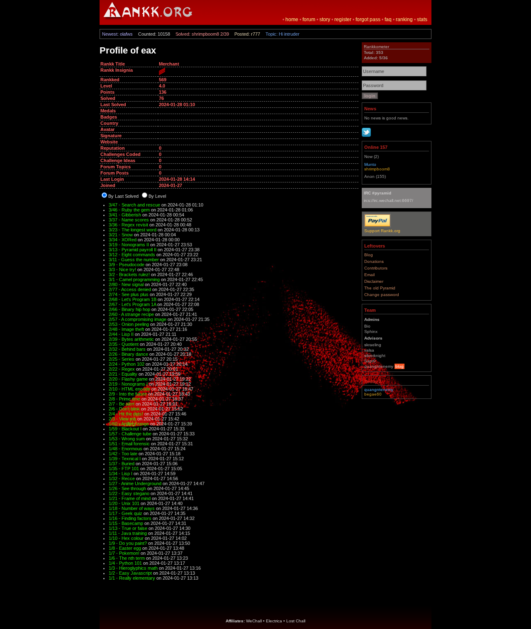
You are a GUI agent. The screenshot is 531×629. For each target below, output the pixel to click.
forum (308, 19)
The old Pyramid (379, 288)
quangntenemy (378, 389)
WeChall (254, 621)
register (342, 19)
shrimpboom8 (377, 169)
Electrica (274, 621)
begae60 (373, 394)
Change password (381, 294)
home (291, 19)
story (324, 19)
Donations (374, 261)
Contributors (375, 268)
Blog (368, 255)
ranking (404, 19)
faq (388, 19)
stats (422, 19)
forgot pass (368, 19)
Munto (370, 164)
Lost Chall (295, 621)
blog (399, 366)
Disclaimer (373, 281)
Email (369, 274)
